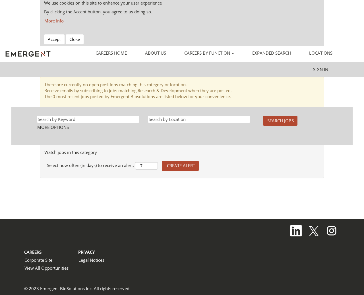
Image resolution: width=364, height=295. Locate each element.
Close (74, 39)
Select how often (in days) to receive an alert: (90, 165)
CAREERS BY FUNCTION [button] (207, 53)
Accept (54, 39)
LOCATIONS (320, 53)
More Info (54, 21)
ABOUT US (155, 53)
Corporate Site (38, 260)
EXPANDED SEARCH (271, 53)
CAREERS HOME (111, 53)
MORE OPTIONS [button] (53, 127)
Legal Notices (91, 260)
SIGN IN (320, 69)
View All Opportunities (46, 268)
